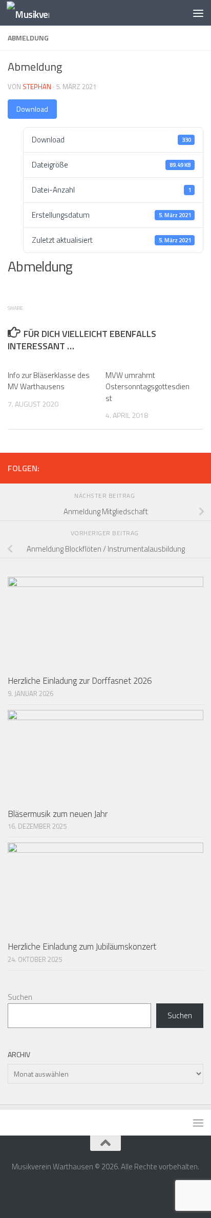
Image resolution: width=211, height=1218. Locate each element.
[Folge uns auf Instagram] (197, 467)
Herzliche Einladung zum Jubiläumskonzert (82, 946)
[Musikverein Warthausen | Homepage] (35, 13)
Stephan (37, 86)
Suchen (20, 997)
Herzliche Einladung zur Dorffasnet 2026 (80, 680)
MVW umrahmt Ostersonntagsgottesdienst (147, 386)
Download (32, 108)
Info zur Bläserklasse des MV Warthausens (49, 381)
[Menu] (198, 13)
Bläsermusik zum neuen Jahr (58, 814)
